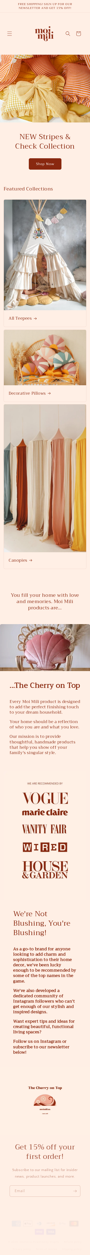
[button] (9, 33)
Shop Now (45, 164)
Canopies (18, 560)
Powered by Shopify (46, 1245)
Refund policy (73, 1246)
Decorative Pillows (27, 393)
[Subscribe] (75, 1189)
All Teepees (20, 318)
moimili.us (26, 1245)
